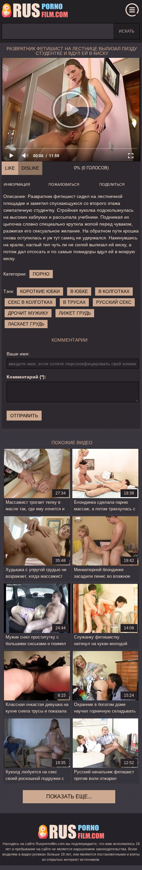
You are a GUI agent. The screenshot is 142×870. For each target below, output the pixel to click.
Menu (132, 9)
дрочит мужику (28, 313)
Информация (17, 184)
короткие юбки (40, 291)
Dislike (30, 168)
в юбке (79, 291)
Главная (35, 11)
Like (10, 168)
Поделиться (111, 184)
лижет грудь (75, 313)
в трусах (74, 302)
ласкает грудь (26, 323)
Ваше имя (17, 353)
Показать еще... (69, 796)
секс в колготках (30, 302)
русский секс (113, 302)
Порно (41, 274)
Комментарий (22, 376)
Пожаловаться (64, 184)
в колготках (113, 291)
